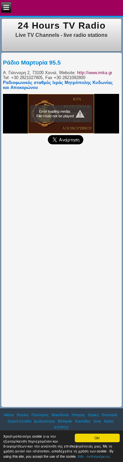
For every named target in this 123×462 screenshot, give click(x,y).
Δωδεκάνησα (44, 421)
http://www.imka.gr (94, 72)
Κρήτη (108, 421)
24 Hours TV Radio (62, 25)
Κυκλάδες (83, 421)
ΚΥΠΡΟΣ (61, 427)
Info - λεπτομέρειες (94, 456)
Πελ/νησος (40, 415)
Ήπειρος (78, 415)
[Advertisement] (61, 212)
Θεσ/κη (23, 415)
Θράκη (93, 415)
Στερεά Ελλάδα (19, 421)
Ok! (97, 437)
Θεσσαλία (109, 415)
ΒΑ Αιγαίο (65, 421)
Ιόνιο (97, 421)
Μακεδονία (60, 415)
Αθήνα (9, 415)
